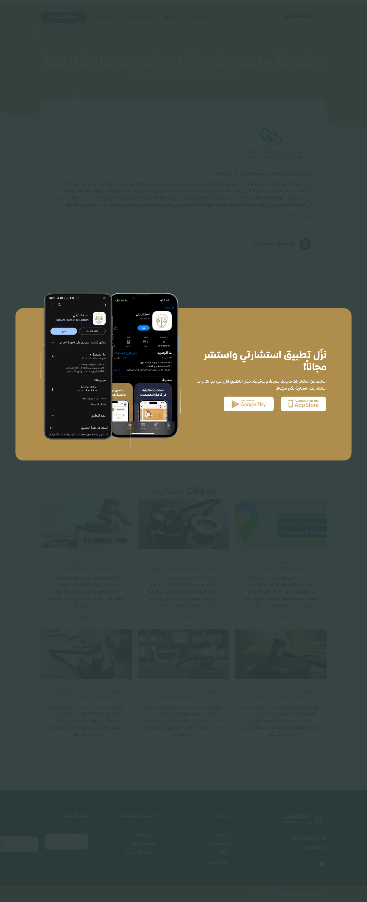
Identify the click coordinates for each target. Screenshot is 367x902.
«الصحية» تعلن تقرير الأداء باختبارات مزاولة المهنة (165, 75)
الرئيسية (231, 75)
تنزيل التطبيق (218, 863)
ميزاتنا (224, 853)
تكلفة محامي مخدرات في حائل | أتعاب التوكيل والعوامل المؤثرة (183, 695)
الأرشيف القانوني (140, 17)
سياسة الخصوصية (140, 853)
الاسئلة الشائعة (143, 844)
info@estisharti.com (309, 839)
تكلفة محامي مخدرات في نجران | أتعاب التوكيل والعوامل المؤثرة (281, 695)
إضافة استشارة (63, 17)
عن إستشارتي (197, 17)
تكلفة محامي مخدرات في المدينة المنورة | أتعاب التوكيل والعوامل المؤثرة (86, 566)
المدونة (170, 17)
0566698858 (314, 848)
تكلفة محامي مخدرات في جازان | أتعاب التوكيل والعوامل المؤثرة (86, 695)
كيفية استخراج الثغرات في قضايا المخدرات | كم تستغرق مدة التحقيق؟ (183, 566)
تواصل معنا (106, 17)
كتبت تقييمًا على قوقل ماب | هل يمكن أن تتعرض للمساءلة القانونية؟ (281, 566)
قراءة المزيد (281, 618)
